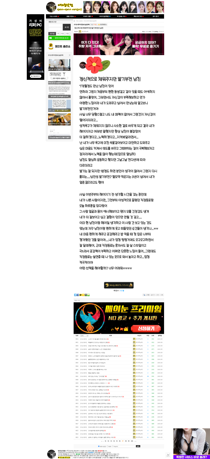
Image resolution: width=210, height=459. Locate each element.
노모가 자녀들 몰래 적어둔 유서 (97, 339)
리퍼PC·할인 (87, 16)
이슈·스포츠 (53, 16)
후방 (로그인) (138, 16)
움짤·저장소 (70, 16)
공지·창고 (156, 16)
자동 (67, 33)
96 (119, 441)
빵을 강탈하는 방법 (93, 373)
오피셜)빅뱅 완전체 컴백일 (96, 430)
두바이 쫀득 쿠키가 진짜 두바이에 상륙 (99, 427)
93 (111, 441)
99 (128, 441)
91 (105, 441)
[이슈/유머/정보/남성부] (55, 55)
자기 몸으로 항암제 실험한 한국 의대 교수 (100, 410)
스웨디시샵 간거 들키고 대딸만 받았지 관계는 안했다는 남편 (59, 110)
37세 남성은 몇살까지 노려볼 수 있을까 (59, 137)
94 (114, 441)
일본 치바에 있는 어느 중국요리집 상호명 (59, 124)
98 (126, 441)
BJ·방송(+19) (121, 16)
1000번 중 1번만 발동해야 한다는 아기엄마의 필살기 (59, 83)
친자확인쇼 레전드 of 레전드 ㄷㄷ (98, 383)
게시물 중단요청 (65, 457)
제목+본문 (103, 446)
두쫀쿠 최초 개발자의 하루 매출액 (98, 400)
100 (132, 441)
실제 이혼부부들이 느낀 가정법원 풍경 (99, 349)
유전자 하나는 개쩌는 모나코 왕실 (98, 393)
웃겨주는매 (84, 31)
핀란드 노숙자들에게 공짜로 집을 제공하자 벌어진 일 (103, 356)
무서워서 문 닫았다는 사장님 (96, 352)
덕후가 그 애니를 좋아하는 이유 (97, 369)
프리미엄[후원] (104, 16)
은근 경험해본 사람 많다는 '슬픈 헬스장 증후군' (102, 407)
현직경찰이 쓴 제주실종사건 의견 (59, 96)
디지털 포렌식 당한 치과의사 (96, 366)
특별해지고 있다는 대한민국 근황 (98, 342)
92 (108, 441)
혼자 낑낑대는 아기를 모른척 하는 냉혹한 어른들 (102, 379)
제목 (109, 446)
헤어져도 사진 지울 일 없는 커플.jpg (98, 417)
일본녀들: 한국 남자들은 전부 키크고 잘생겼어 (59, 69)
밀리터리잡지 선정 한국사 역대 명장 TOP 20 (101, 420)
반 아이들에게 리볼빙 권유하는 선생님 (99, 403)
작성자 (116, 446)
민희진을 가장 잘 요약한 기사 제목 (98, 434)
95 (117, 441)
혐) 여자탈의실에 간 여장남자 (96, 363)
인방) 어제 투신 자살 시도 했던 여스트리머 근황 (102, 346)
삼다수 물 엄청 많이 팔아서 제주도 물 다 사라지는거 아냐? (105, 396)
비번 (62, 33)
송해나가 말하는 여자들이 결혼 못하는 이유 (101, 437)
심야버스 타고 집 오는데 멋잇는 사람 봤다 (100, 413)
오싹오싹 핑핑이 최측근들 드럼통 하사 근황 (101, 424)
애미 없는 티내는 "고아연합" (96, 376)
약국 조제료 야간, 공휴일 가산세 (97, 390)
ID (58, 33)
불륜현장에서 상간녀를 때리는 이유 (98, 359)
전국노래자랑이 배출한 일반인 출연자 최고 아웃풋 (102, 386)
